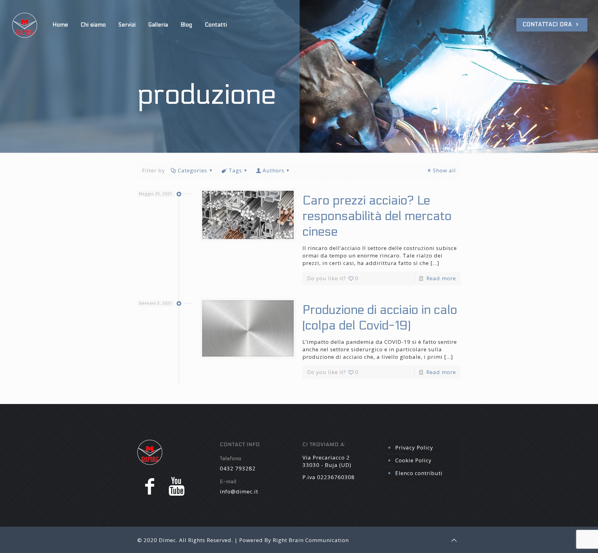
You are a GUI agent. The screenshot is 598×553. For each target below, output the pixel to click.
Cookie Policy (413, 460)
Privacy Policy (414, 447)
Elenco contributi (419, 473)
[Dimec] (24, 25)
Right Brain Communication (311, 540)
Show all (444, 170)
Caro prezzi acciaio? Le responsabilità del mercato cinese (377, 216)
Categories (192, 170)
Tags (235, 170)
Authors (273, 170)
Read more (441, 278)
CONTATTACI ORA (548, 25)
